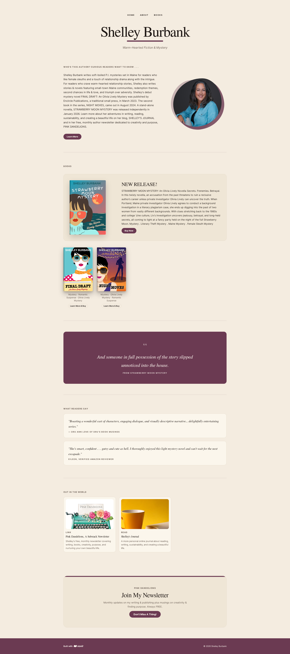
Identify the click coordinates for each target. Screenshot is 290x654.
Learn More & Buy (78, 306)
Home (131, 15)
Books (158, 15)
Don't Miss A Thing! (145, 614)
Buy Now (129, 230)
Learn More (72, 136)
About (144, 15)
